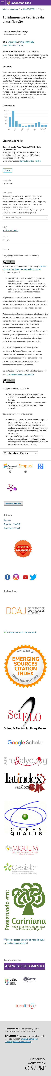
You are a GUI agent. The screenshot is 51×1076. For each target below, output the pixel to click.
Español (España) (12, 524)
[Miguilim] (22, 856)
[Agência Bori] (25, 943)
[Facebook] (7, 579)
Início (5, 9)
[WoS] (25, 687)
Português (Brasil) (12, 528)
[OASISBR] (21, 874)
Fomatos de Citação (13, 217)
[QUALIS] (25, 835)
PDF (8, 170)
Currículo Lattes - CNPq (30, 161)
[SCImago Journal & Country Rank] (20, 632)
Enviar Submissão (13, 503)
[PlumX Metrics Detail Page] (11, 488)
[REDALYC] (25, 765)
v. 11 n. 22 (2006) (28, 9)
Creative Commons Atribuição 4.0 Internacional (21, 1040)
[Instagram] (16, 579)
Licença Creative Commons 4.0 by (20, 374)
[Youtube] (25, 579)
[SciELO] (25, 730)
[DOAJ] (25, 618)
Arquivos (14, 9)
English (7, 520)
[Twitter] (33, 579)
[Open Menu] (2, 2)
